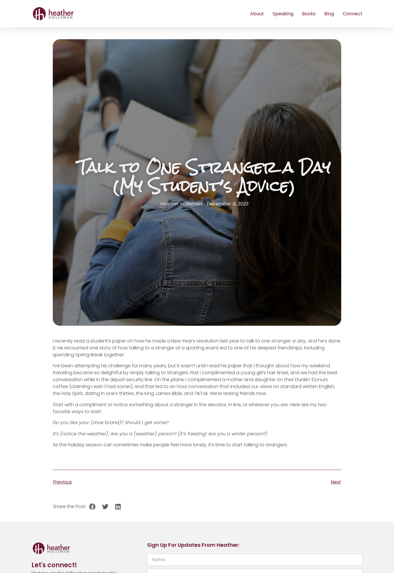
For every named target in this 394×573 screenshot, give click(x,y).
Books (309, 13)
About (257, 13)
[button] (92, 506)
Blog (329, 13)
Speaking (283, 13)
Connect (353, 13)
